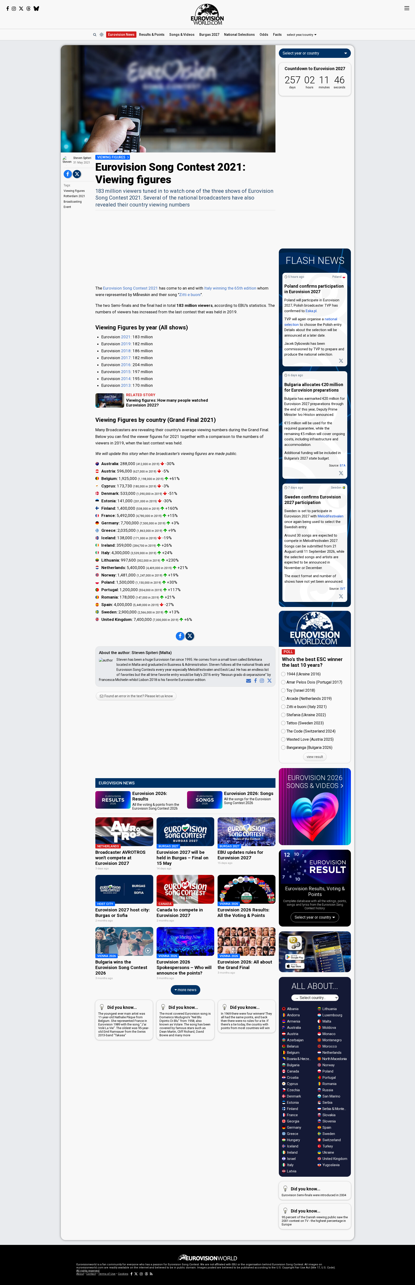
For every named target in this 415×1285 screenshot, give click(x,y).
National (239, 34)
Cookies (123, 1273)
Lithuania (329, 1009)
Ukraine (328, 1152)
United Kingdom (334, 1159)
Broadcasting (73, 201)
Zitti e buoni (190, 294)
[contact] (247, 681)
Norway (328, 1065)
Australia (293, 1027)
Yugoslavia (331, 1165)
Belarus (292, 1046)
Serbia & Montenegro (335, 1109)
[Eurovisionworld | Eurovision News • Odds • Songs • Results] (207, 14)
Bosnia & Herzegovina (299, 1059)
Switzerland (331, 1140)
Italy (289, 1165)
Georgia (292, 1121)
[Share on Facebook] (68, 174)
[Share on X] (77, 174)
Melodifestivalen (330, 516)
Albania (292, 1009)
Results (152, 34)
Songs (182, 34)
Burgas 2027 (209, 34)
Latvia (291, 1171)
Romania (329, 1084)
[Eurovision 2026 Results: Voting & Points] (315, 868)
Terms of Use (107, 1273)
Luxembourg (332, 1015)
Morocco (329, 1046)
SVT (342, 588)
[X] (268, 681)
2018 (126, 350)
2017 (126, 357)
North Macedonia (334, 1059)
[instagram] (261, 681)
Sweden (336, 487)
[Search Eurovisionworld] (94, 34)
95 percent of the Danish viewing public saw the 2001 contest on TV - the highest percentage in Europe (315, 1217)
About (80, 1273)
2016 (126, 364)
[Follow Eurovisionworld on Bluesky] (36, 9)
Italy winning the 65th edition (230, 288)
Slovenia (329, 1121)
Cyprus (292, 1084)
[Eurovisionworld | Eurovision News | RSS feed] (151, 1273)
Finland (292, 1109)
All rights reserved (87, 1270)
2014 (126, 378)
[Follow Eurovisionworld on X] (21, 9)
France (292, 1115)
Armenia (293, 1021)
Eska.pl (311, 311)
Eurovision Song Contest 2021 (130, 288)
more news (186, 990)
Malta (326, 1021)
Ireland (292, 1152)
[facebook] (254, 681)
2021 (126, 336)
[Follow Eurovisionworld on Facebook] (7, 9)
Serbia (327, 1102)
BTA (342, 465)
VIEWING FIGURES (111, 157)
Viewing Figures (74, 191)
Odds (264, 34)
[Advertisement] (30, 117)
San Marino (331, 1096)
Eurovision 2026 (314, 782)
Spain (326, 1127)
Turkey (327, 1146)
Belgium (292, 1052)
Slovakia (329, 1115)
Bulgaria (292, 1065)
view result (315, 757)
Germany (293, 1127)
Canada (292, 1071)
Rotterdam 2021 (74, 196)
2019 (126, 343)
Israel (291, 1159)
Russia (327, 1090)
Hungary (293, 1140)
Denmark (293, 1096)
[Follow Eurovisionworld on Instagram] (13, 9)
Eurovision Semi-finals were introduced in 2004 (314, 1191)
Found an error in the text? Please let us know (138, 696)
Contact (91, 1273)
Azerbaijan (295, 1040)
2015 (126, 371)
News (121, 34)
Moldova (329, 1027)
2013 (126, 385)
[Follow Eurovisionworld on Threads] (28, 9)
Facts (277, 34)
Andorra (293, 1015)
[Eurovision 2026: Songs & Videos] (315, 817)
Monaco (329, 1034)
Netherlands (332, 1052)
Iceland (292, 1146)
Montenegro (332, 1040)
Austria (292, 1034)
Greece (292, 1134)
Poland (337, 277)
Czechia (293, 1090)
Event (67, 207)
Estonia (292, 1102)
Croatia (292, 1077)
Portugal (329, 1077)
